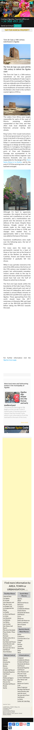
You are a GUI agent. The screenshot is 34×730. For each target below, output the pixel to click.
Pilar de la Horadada (9, 630)
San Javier (6, 640)
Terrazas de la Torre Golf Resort (9, 648)
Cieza (19, 642)
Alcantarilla (6, 662)
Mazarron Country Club (23, 684)
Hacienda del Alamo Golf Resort (23, 613)
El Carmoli (6, 600)
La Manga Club (7, 606)
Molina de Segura (8, 678)
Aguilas (20, 598)
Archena (5, 664)
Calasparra (21, 636)
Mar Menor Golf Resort (8, 627)
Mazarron (20, 618)
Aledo (19, 600)
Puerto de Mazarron (24, 620)
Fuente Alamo (22, 610)
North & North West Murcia (24, 630)
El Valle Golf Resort (9, 670)
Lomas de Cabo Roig (24, 701)
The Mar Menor (9, 594)
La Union (5, 616)
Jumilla (20, 646)
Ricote (5, 686)
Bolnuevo (20, 604)
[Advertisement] (17, 507)
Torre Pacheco (7, 651)
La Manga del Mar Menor (8, 609)
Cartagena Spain (7, 708)
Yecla (19, 652)
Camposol (20, 606)
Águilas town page (9, 360)
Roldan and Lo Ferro (9, 638)
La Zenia (20, 699)
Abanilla (5, 658)
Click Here (17, 26)
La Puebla (6, 612)
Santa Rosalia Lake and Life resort (8, 645)
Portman (5, 636)
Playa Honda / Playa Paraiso (9, 633)
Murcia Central (9, 655)
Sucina (5, 688)
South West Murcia (24, 595)
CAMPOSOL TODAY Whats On (11, 707)
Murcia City (6, 682)
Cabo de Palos (7, 596)
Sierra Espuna (22, 624)
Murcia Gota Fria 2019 (9, 712)
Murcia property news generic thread (12, 713)
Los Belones (6, 620)
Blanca (5, 666)
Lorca (19, 616)
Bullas (19, 634)
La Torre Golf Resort (9, 614)
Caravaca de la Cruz (23, 638)
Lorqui (5, 676)
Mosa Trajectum (8, 680)
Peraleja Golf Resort (9, 684)
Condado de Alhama (23, 608)
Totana (20, 626)
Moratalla (21, 648)
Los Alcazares (7, 618)
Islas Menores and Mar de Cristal (8, 603)
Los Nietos (6, 622)
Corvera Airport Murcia (9, 710)
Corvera (5, 668)
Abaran (5, 660)
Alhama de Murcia (23, 602)
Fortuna (20, 644)
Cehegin (20, 640)
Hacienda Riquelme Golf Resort (9, 673)
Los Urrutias (7, 624)
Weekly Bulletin (7, 714)
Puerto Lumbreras (23, 622)
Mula (19, 650)
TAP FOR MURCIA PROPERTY (17, 30)
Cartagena (6, 598)
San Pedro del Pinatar (9, 642)
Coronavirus (6, 709)
